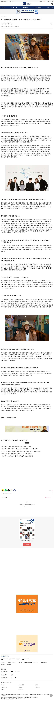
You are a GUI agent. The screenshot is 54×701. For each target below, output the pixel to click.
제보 (44, 1)
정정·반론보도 (44, 662)
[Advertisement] (27, 571)
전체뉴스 (3, 7)
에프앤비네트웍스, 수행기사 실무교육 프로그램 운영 (17, 456)
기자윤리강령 (36, 662)
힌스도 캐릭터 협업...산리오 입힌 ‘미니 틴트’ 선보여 (17, 453)
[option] (27, 11)
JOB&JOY (5, 16)
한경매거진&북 (4, 1)
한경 (4, 659)
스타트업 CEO (37, 7)
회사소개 (3, 662)
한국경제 (3, 684)
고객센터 (3, 664)
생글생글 (38, 687)
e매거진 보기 (27, 544)
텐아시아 (20, 687)
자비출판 (40, 1)
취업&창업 (14, 7)
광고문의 (14, 662)
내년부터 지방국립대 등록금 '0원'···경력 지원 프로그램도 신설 (20, 449)
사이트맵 (9, 664)
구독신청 (9, 662)
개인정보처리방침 (28, 662)
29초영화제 (20, 689)
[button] (51, 1)
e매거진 (47, 1)
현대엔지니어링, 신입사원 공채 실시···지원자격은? (16, 446)
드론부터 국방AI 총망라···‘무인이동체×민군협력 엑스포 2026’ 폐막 (21, 451)
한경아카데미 (4, 687)
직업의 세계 (26, 7)
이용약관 (20, 662)
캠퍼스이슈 (50, 7)
